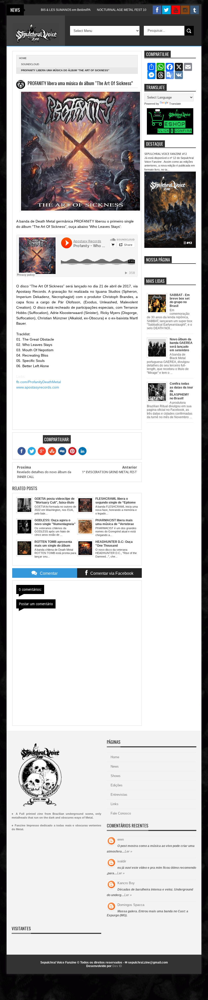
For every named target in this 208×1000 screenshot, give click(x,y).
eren (120, 839)
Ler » (128, 851)
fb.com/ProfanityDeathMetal (38, 382)
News (115, 766)
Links (114, 804)
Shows (115, 776)
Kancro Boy (126, 883)
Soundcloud (30, 64)
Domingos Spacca (130, 905)
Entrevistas (119, 795)
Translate (175, 103)
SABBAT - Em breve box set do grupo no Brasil (180, 300)
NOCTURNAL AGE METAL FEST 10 (108, 10)
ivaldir (121, 861)
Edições (117, 785)
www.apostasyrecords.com (37, 387)
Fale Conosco (121, 813)
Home (115, 757)
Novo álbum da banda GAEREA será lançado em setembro (181, 345)
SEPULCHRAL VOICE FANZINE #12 (165, 154)
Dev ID (117, 966)
